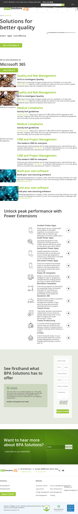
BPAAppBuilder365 (24, 181)
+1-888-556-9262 (25, 472)
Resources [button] (59, 7)
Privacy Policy (63, 404)
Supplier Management (70, 490)
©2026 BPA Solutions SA (11, 510)
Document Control (41, 486)
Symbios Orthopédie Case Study (18, 402)
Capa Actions (40, 489)
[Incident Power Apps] (14, 260)
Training (52, 495)
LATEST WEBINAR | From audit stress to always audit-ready (28, 2)
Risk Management (41, 495)
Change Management (42, 492)
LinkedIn (59, 470)
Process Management (57, 486)
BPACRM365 (38, 148)
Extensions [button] (39, 7)
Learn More (8, 70)
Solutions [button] (29, 7)
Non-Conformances (56, 489)
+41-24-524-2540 (40, 472)
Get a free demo (10, 45)
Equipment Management (68, 486)
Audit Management (56, 492)
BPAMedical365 (23, 114)
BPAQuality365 (22, 84)
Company (69, 7)
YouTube (63, 470)
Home (2, 16)
